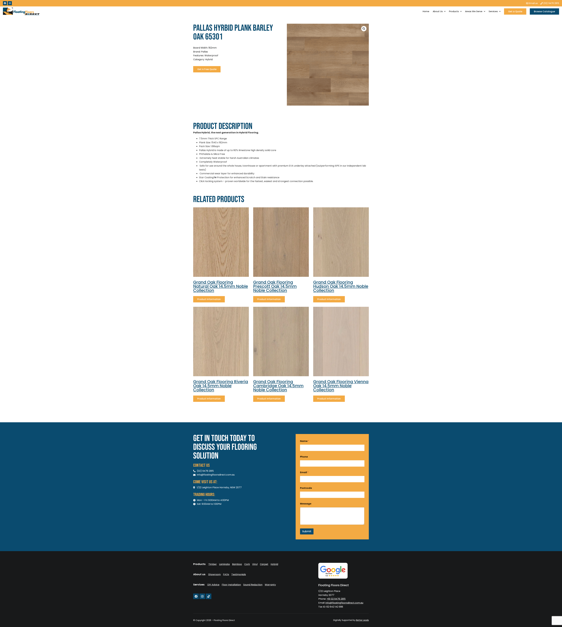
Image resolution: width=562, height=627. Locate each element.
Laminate (224, 564)
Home (426, 11)
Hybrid (274, 564)
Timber (212, 564)
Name (304, 441)
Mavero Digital (336, 622)
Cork (247, 564)
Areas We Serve (473, 11)
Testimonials (238, 574)
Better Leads (362, 620)
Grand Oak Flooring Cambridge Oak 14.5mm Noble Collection (278, 386)
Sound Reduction (252, 584)
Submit (306, 531)
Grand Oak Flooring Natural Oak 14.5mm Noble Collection (220, 286)
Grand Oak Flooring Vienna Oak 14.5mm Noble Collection (341, 386)
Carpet (264, 564)
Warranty (270, 584)
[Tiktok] (208, 596)
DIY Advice (213, 584)
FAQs (226, 574)
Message (305, 503)
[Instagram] (10, 3)
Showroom (214, 574)
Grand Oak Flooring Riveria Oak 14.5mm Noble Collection (220, 386)
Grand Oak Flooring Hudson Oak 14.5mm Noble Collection (340, 286)
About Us (438, 11)
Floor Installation (231, 584)
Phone (304, 456)
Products (454, 11)
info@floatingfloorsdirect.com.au (344, 602)
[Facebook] (5, 3)
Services (493, 11)
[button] (363, 28)
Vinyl (255, 564)
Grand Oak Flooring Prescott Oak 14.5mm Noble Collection (275, 286)
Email (304, 472)
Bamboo (237, 564)
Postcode (306, 488)
